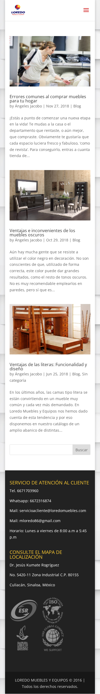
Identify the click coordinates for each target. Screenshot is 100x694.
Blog (77, 106)
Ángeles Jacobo (28, 106)
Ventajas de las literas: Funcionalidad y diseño (48, 367)
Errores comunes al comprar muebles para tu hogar (48, 99)
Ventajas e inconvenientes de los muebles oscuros (42, 233)
